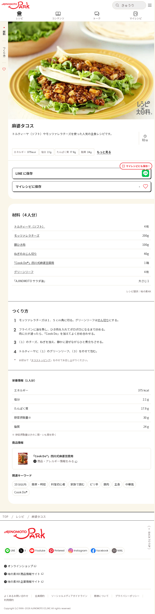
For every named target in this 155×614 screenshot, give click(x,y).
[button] (129, 5)
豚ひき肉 (19, 245)
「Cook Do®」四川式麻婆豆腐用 (34, 263)
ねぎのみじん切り (25, 254)
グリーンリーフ (24, 272)
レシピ (20, 517)
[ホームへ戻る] (15, 5)
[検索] (117, 5)
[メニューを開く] (149, 5)
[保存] (4, 68)
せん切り (103, 320)
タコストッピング (40, 360)
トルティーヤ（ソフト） (29, 226)
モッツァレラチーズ (26, 235)
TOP (5, 517)
